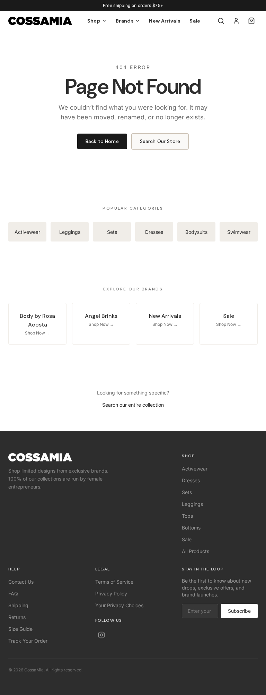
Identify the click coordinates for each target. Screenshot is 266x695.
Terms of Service (114, 582)
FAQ (13, 593)
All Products (195, 551)
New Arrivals (164, 21)
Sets (187, 492)
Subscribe (239, 611)
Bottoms (191, 528)
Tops (187, 516)
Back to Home (102, 141)
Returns (17, 617)
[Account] (236, 21)
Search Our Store (160, 141)
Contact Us (21, 582)
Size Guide (20, 629)
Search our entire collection (133, 405)
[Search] (221, 21)
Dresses (191, 480)
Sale (194, 21)
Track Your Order (27, 641)
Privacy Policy (111, 593)
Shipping (18, 605)
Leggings (192, 504)
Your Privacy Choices (119, 605)
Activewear (194, 469)
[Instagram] (101, 635)
